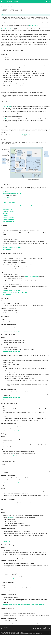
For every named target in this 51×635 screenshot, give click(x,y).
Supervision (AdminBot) (8, 211)
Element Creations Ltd (12, 632)
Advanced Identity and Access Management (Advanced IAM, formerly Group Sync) (23, 205)
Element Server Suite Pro (7, 28)
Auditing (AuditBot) (7, 209)
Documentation (6, 506)
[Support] (45, 633)
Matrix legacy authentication (32, 276)
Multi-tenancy (10, 63)
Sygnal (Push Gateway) (8, 217)
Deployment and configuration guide (11, 504)
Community (7, 106)
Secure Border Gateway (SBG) (10, 207)
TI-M (5, 118)
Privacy (21, 632)
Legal (18, 632)
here (28, 92)
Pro (5, 115)
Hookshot (5, 213)
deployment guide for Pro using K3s (23, 134)
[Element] (49, 633)
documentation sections (33, 25)
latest (15, 1)
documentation (10, 517)
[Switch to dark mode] (46, 1)
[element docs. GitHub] (47, 633)
